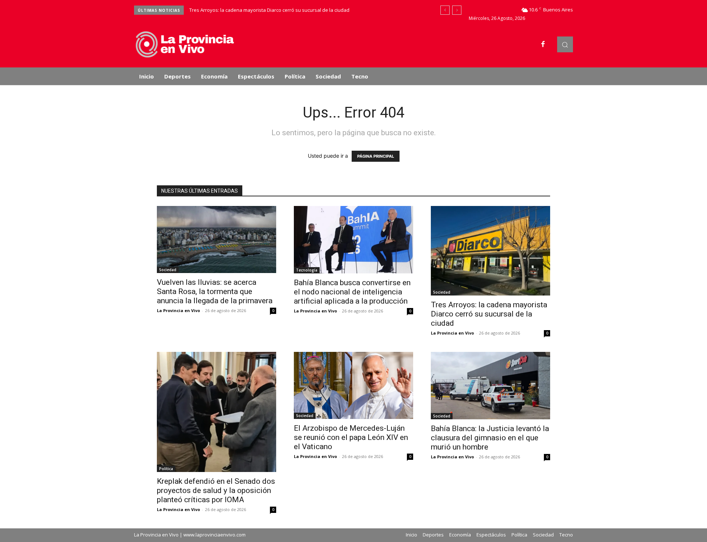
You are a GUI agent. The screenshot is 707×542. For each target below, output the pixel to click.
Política (166, 468)
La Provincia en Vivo (178, 310)
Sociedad (167, 269)
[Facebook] (543, 44)
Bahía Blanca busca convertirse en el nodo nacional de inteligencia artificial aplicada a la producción (352, 291)
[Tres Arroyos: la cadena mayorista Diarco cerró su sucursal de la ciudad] (490, 251)
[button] (565, 44)
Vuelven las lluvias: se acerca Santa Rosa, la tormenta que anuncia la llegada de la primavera (214, 291)
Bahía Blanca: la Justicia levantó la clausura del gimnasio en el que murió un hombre (490, 437)
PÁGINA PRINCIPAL (375, 156)
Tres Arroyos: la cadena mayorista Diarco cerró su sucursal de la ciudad (269, 10)
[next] (456, 10)
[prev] (445, 10)
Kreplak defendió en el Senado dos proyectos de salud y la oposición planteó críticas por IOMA (216, 490)
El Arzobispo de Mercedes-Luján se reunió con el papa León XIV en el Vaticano (351, 437)
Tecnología (306, 270)
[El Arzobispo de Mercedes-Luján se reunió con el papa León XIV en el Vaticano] (353, 385)
